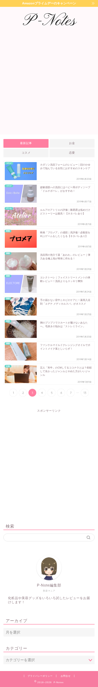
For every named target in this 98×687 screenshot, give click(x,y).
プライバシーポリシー (40, 676)
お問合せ (66, 676)
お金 (72, 143)
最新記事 (26, 143)
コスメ (26, 152)
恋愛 (72, 152)
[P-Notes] (49, 29)
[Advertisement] (49, 83)
